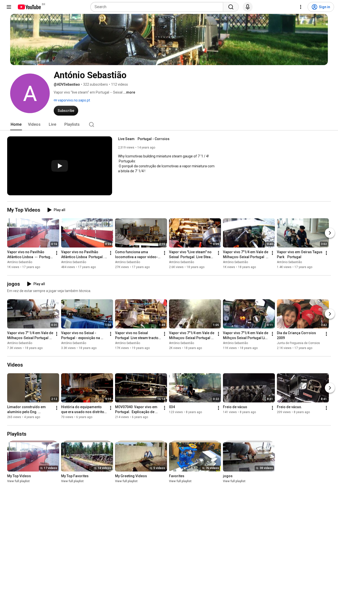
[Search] (231, 7)
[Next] (330, 233)
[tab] (16, 124)
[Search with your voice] (248, 7)
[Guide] (9, 7)
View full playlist (18, 481)
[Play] (59, 166)
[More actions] (57, 253)
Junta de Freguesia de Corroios (298, 343)
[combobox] (158, 7)
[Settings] (301, 7)
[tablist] (169, 124)
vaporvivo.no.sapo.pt (73, 100)
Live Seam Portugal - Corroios (143, 139)
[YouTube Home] (29, 7)
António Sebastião (19, 262)
